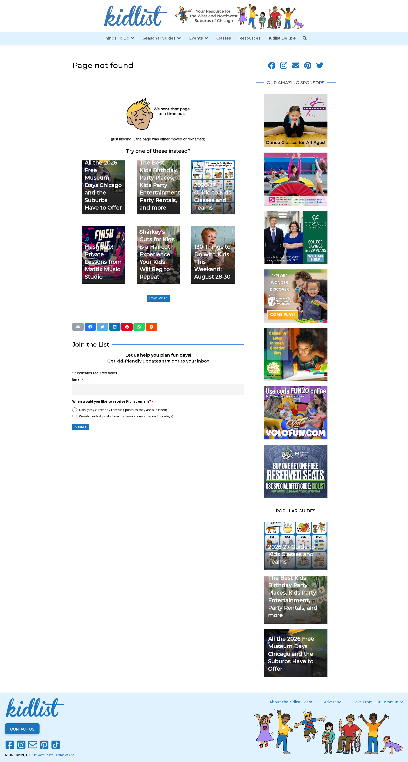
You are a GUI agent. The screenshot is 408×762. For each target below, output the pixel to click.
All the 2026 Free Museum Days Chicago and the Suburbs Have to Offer (103, 185)
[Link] (136, 16)
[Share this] (90, 327)
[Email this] (78, 327)
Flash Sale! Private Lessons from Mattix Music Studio (103, 262)
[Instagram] (283, 65)
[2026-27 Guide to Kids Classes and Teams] (213, 163)
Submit (80, 427)
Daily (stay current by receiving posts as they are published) (123, 410)
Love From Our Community (378, 701)
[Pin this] (127, 327)
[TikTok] (55, 744)
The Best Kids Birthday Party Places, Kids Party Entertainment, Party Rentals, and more (160, 185)
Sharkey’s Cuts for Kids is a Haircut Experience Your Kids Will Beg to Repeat (157, 254)
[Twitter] (319, 65)
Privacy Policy (43, 755)
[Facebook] (271, 65)
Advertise (332, 701)
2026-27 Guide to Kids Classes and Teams (291, 554)
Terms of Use (64, 755)
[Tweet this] (102, 327)
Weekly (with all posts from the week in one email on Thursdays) (126, 416)
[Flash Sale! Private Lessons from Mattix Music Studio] (103, 228)
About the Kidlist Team (291, 701)
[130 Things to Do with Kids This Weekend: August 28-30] (213, 228)
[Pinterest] (307, 65)
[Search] (304, 38)
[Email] (295, 65)
